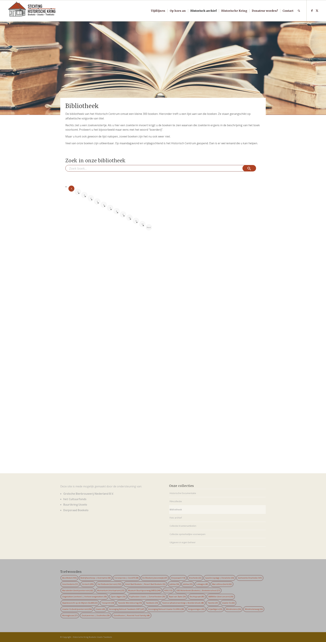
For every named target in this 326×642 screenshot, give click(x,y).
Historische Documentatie (183, 493)
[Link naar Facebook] (311, 10)
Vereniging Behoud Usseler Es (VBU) (166, 609)
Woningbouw (70, 615)
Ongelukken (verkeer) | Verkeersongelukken (84, 596)
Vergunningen (196, 609)
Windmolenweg (254, 609)
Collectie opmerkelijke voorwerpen (187, 534)
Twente (213, 603)
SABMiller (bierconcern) (220, 596)
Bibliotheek (176, 509)
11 (136, 221)
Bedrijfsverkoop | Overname (95, 578)
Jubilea (174, 584)
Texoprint (108, 603)
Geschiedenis (70, 584)
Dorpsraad (178, 578)
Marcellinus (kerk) (222, 584)
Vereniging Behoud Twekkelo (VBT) (126, 609)
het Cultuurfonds (74, 499)
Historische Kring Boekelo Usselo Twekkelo (92, 637)
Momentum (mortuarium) (110, 590)
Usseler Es (228, 603)
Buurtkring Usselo (75, 504)
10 (130, 217)
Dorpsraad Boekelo (75, 510)
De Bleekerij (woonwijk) (154, 578)
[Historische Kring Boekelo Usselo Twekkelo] (31, 10)
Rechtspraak (197, 596)
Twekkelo (152, 603)
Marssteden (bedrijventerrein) (77, 590)
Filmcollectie (176, 501)
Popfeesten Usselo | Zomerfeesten (147, 596)
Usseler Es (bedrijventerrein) (77, 609)
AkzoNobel (69, 578)
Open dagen (118, 596)
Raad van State (177, 596)
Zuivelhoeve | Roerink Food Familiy (131, 615)
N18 (168, 590)
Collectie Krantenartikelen (183, 525)
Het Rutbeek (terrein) (109, 584)
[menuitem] (158, 10)
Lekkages (202, 584)
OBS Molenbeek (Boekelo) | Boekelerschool (198, 590)
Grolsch (88, 584)
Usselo (100, 609)
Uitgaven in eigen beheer (183, 542)
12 (142, 224)
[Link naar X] (317, 10)
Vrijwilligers (215, 609)
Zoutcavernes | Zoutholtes (96, 615)
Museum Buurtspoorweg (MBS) (144, 590)
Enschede (195, 578)
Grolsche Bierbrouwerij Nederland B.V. (88, 494)
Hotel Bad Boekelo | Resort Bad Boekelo (145, 584)
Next (149, 227)
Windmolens (233, 609)
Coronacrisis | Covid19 (126, 578)
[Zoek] (299, 10)
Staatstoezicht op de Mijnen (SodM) (80, 603)
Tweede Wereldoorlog (130, 603)
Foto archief (176, 517)
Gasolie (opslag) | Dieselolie (219, 578)
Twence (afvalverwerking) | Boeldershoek (183, 603)
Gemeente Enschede (250, 578)
